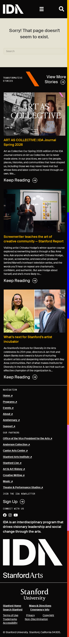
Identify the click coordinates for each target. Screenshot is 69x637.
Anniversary (10, 420)
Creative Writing (12, 475)
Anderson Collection (15, 444)
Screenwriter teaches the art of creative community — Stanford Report (33, 238)
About (6, 414)
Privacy (30, 615)
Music (6, 481)
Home (6, 395)
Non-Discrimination (36, 619)
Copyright (48, 615)
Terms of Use (10, 615)
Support (8, 426)
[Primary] (41, 9)
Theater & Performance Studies (21, 487)
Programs (9, 402)
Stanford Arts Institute (16, 457)
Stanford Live (11, 463)
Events (7, 408)
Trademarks (10, 619)
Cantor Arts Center (14, 450)
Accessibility (10, 622)
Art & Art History (12, 469)
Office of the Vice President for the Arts (26, 438)
